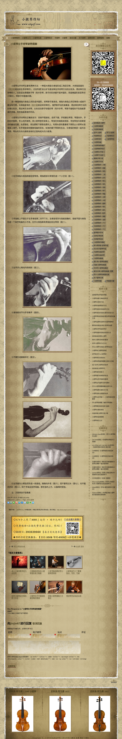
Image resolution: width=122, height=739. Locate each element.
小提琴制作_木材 (99, 200)
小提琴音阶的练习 (98, 372)
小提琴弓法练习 (99, 155)
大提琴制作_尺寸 (99, 229)
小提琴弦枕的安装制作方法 (100, 309)
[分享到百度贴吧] (25, 503)
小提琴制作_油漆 (99, 220)
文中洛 (94, 478)
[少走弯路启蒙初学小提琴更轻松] (56, 562)
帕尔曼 (35, 105)
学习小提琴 (110, 133)
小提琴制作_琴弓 (99, 191)
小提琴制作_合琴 (99, 197)
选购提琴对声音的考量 (99, 295)
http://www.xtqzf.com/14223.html (67, 510)
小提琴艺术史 (98, 162)
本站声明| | (58, 738)
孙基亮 (94, 462)
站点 (60, 632)
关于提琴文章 (98, 278)
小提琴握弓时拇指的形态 (100, 375)
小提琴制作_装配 (99, 216)
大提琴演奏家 (98, 129)
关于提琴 (82, 38)
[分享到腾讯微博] (19, 503)
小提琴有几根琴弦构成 (99, 350)
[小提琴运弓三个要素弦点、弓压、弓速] (74, 562)
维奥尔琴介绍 (98, 158)
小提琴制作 (15, 38)
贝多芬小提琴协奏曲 (101, 268)
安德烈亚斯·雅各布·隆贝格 (102, 447)
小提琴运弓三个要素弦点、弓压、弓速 (73, 572)
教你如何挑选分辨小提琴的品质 (102, 325)
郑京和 (12, 89)
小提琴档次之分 (97, 420)
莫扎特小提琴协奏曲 (101, 262)
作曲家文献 (110, 281)
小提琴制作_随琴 (99, 203)
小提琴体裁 (98, 281)
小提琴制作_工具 (99, 174)
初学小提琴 (30, 500)
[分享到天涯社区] (33, 503)
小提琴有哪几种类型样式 (100, 298)
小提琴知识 (48, 38)
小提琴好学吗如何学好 (99, 329)
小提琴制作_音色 (99, 171)
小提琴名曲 (37, 38)
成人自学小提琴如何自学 (100, 365)
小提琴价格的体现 (98, 410)
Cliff (93, 451)
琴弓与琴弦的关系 (19, 546)
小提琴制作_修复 (99, 168)
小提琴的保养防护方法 (99, 305)
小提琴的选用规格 (98, 417)
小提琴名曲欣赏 (99, 255)
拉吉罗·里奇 (80, 546)
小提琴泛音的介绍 (98, 302)
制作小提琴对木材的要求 (100, 340)
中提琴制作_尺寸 (99, 226)
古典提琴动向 (98, 239)
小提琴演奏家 (98, 126)
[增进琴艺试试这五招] (74, 587)
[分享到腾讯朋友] (30, 503)
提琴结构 (100, 38)
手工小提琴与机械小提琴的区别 (102, 347)
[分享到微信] (14, 503)
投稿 (108, 38)
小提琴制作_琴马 (99, 181)
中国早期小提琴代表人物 (100, 413)
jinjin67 (15, 623)
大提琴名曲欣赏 (99, 252)
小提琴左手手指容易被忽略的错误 (37, 597)
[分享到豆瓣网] (28, 503)
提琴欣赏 (91, 38)
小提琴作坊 (19, 510)
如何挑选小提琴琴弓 (98, 368)
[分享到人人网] (22, 503)
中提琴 (57, 38)
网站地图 (66, 738)
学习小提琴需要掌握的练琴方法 (102, 386)
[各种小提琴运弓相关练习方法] (19, 587)
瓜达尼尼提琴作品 (100, 249)
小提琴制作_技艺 (99, 178)
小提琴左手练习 (99, 152)
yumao (94, 473)
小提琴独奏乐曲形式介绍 (100, 390)
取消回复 (37, 623)
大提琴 (64, 38)
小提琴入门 (26, 38)
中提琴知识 (98, 136)
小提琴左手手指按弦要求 (100, 379)
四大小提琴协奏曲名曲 (101, 274)
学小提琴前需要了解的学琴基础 (102, 402)
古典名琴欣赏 (98, 236)
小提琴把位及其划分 (98, 358)
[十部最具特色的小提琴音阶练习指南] (37, 562)
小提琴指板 (98, 142)
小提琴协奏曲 (98, 258)
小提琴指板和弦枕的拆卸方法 (101, 332)
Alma (94, 487)
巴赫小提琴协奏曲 (100, 265)
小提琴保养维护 (99, 145)
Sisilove (94, 493)
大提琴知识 (110, 136)
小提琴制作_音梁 (99, 187)
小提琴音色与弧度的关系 (100, 393)
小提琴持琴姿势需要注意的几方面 (103, 361)
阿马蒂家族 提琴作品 (101, 245)
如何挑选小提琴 (99, 123)
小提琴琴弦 (110, 139)
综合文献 (73, 38)
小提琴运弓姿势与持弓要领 (100, 383)
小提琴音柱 (98, 139)
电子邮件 (37, 632)
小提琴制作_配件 (99, 213)
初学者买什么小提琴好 (99, 354)
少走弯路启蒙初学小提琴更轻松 (55, 572)
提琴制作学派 (98, 233)
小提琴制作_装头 (99, 210)
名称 (10, 632)
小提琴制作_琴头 (99, 207)
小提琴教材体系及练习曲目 (100, 406)
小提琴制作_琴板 (99, 194)
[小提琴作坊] (7, 38)
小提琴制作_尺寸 (99, 223)
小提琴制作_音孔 (99, 184)
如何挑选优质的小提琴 (99, 336)
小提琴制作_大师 (99, 165)
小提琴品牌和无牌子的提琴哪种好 (103, 322)
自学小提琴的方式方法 (99, 343)
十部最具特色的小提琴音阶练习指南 (37, 572)
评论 (83, 632)
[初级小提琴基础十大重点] (56, 587)
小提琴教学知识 (99, 149)
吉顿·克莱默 (106, 478)
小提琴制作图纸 (99, 242)
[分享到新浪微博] (17, 503)
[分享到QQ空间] (11, 503)
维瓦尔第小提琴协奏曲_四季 (103, 271)
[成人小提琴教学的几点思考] (19, 562)
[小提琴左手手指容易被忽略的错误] (37, 587)
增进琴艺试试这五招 (73, 596)
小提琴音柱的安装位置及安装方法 (103, 313)
